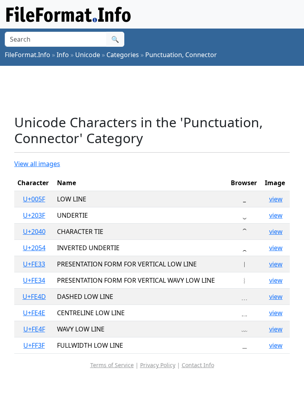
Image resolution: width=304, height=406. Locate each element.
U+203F (34, 215)
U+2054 (34, 247)
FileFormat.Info (27, 54)
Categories (122, 54)
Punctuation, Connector (181, 54)
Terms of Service (112, 365)
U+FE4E (34, 312)
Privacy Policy (157, 365)
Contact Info (198, 365)
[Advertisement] (158, 90)
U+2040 (34, 231)
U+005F (34, 199)
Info (63, 54)
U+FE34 (34, 280)
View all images (37, 163)
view (276, 199)
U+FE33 (34, 264)
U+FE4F (34, 329)
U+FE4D (34, 296)
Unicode (87, 54)
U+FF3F (34, 345)
